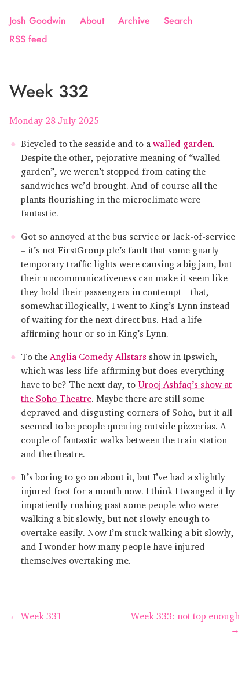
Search (178, 20)
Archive (134, 20)
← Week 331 (35, 613)
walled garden (183, 141)
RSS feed (28, 39)
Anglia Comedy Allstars (98, 354)
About (92, 20)
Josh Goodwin (37, 20)
